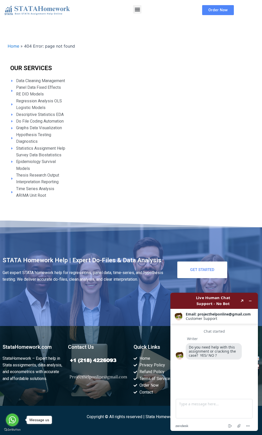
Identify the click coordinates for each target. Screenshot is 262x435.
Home (13, 46)
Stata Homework (160, 416)
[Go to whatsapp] (12, 420)
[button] (137, 9)
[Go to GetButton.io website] (12, 429)
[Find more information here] (214, 362)
